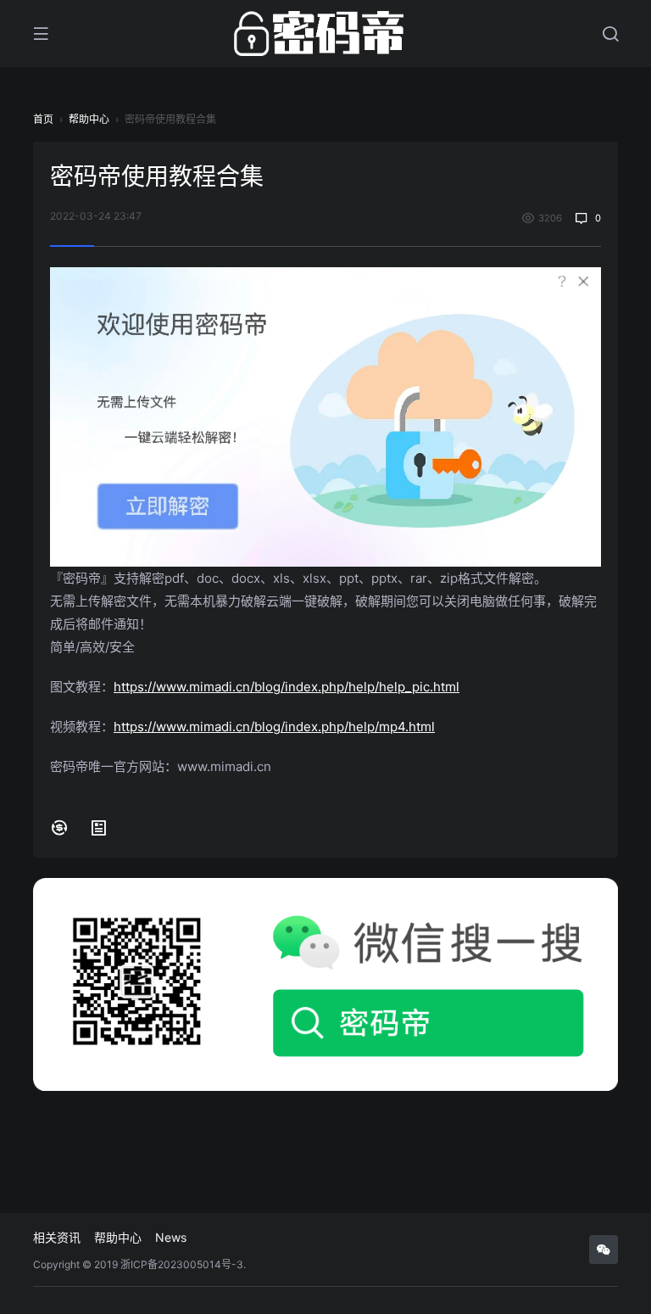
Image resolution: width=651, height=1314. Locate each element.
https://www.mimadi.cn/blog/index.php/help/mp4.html (274, 727)
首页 (43, 119)
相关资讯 (57, 1237)
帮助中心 (89, 119)
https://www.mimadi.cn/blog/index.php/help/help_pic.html (286, 687)
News (170, 1237)
